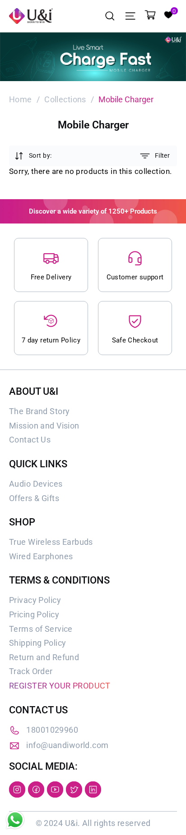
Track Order (31, 671)
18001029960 (52, 730)
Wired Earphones (41, 556)
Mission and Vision (44, 425)
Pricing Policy (34, 614)
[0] (167, 13)
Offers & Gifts (34, 498)
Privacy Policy (35, 600)
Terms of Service (41, 629)
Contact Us (30, 439)
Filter (162, 155)
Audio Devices (36, 483)
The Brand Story (39, 411)
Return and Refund (44, 657)
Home (20, 99)
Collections (65, 99)
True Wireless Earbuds (51, 542)
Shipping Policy (37, 643)
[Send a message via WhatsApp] (15, 819)
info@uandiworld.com (67, 745)
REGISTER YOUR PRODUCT (60, 685)
